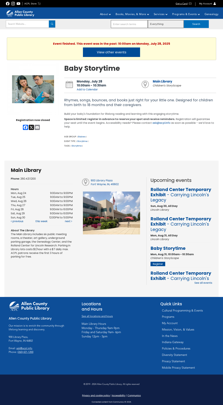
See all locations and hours (97, 316)
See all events (203, 283)
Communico (134, 395)
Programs (168, 317)
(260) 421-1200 (25, 352)
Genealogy (212, 14)
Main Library (162, 81)
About (104, 14)
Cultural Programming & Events (182, 310)
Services (159, 14)
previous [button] (17, 221)
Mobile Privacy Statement (178, 367)
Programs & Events (185, 14)
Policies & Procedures (176, 348)
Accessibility (119, 395)
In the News (170, 336)
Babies (82, 136)
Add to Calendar (87, 89)
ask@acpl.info (161, 123)
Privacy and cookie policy (96, 395)
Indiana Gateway (172, 342)
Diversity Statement (174, 355)
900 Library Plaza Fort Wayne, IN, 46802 (105, 182)
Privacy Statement (173, 361)
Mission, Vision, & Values (178, 329)
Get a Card (181, 3)
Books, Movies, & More (131, 14)
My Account (205, 3)
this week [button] (41, 221)
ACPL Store (30, 3)
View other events (111, 52)
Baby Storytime (168, 248)
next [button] (68, 221)
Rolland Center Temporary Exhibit (181, 194)
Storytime (82, 141)
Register (158, 264)
